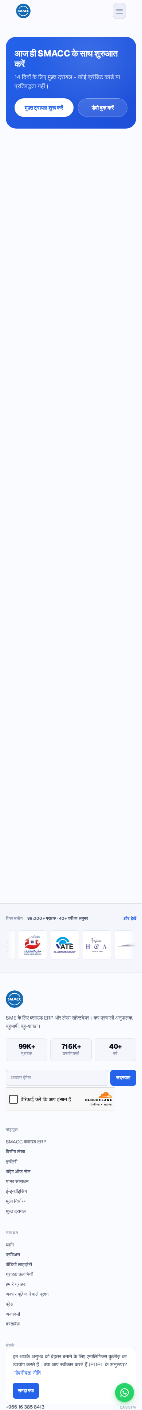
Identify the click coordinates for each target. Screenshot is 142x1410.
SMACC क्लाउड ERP (26, 1142)
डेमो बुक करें (103, 107)
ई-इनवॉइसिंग (16, 1191)
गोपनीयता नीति (27, 1373)
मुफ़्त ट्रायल (16, 1211)
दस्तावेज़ (13, 1324)
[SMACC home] (23, 11)
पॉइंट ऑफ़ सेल (18, 1172)
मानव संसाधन (17, 1181)
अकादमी (13, 1314)
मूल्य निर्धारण (16, 1201)
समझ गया (26, 1390)
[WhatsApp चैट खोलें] (124, 1392)
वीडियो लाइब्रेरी (19, 1264)
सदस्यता (123, 1078)
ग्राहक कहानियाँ (19, 1274)
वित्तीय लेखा (15, 1151)
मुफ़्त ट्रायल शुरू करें (44, 107)
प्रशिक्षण (13, 1255)
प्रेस (9, 1304)
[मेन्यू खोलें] (119, 11)
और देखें (129, 919)
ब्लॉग (10, 1245)
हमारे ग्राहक (16, 1284)
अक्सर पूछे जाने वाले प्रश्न (27, 1294)
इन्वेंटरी (11, 1162)
